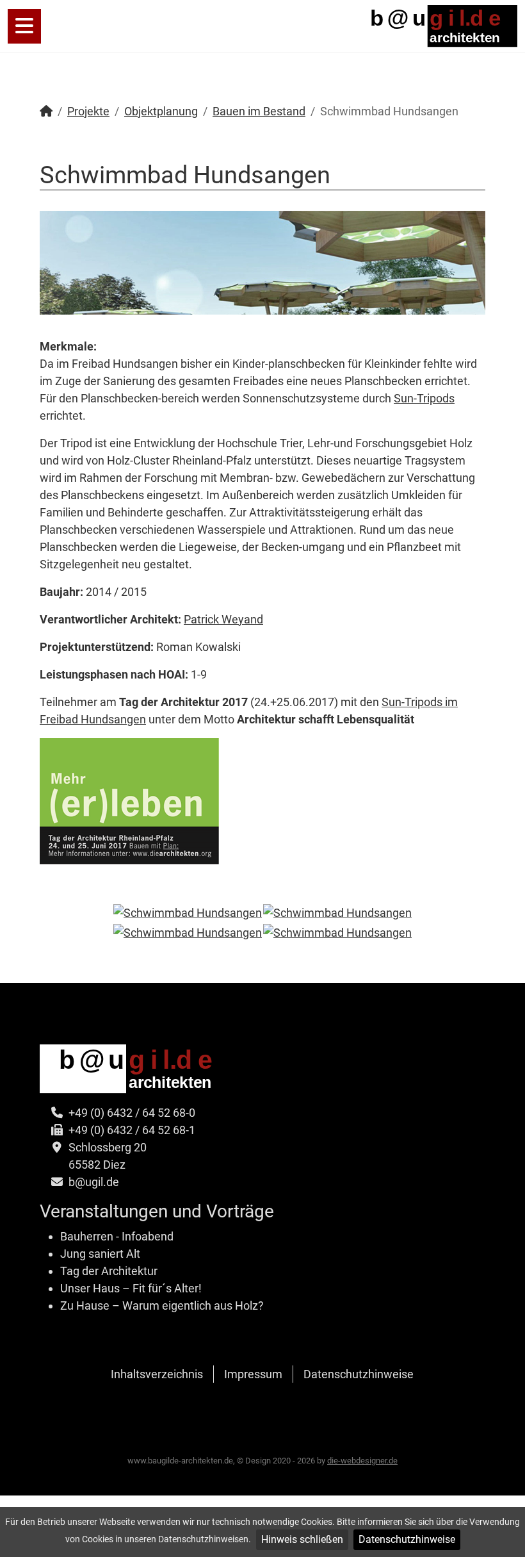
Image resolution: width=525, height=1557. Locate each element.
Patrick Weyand (223, 619)
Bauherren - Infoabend (117, 1236)
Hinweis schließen (302, 1539)
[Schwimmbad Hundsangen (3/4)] (187, 932)
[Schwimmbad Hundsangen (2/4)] (337, 912)
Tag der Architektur (109, 1271)
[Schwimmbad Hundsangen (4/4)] (337, 932)
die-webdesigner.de (362, 1460)
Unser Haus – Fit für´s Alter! (131, 1288)
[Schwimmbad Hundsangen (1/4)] (187, 912)
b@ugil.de (94, 1182)
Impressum (253, 1374)
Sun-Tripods (424, 398)
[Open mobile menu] (24, 26)
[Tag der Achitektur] (130, 800)
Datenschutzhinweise (407, 1539)
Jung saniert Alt (100, 1253)
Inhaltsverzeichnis (157, 1374)
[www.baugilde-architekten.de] (435, 25)
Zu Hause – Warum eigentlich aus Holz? (162, 1305)
